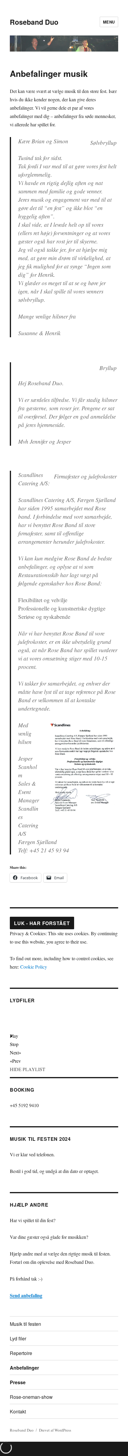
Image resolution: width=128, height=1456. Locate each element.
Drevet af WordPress (55, 1430)
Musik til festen (25, 1323)
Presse (18, 1382)
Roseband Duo (34, 22)
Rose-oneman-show (31, 1396)
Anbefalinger (24, 1367)
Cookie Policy (33, 967)
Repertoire (21, 1353)
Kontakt (18, 1411)
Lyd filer (18, 1338)
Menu (109, 22)
